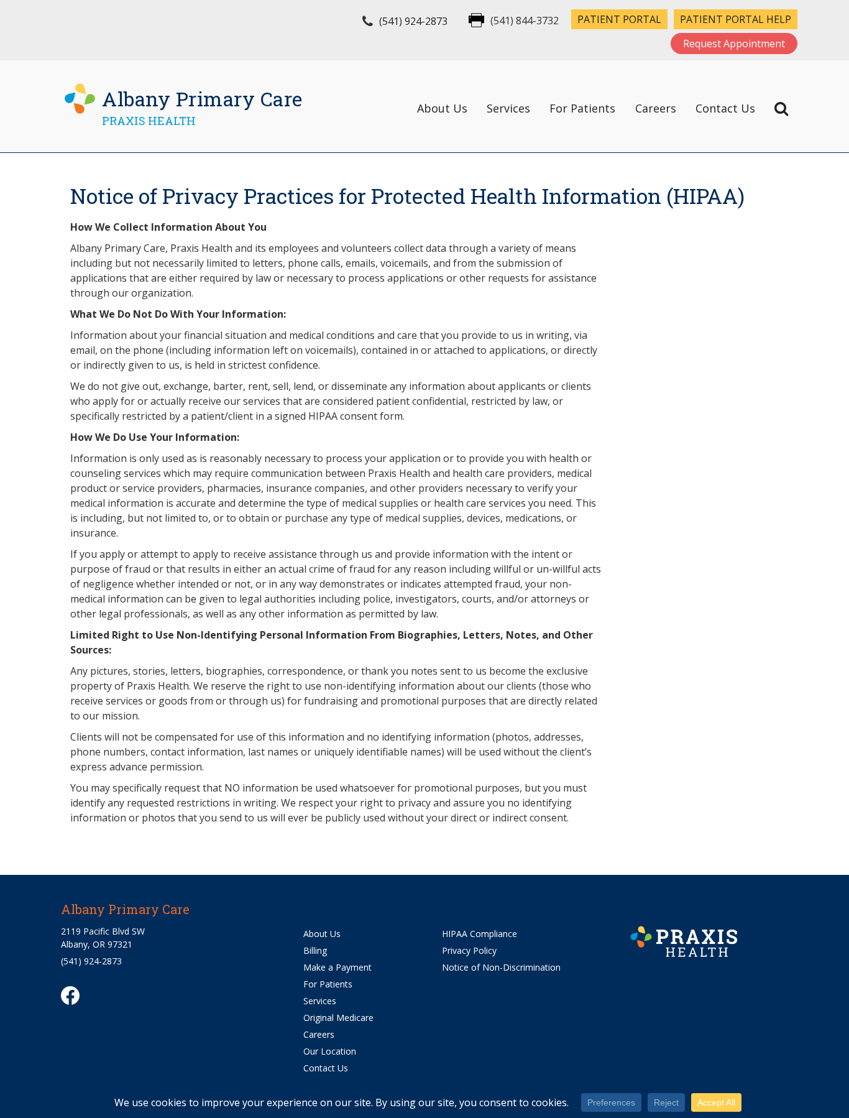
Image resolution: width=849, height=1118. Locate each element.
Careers (655, 108)
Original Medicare (338, 1017)
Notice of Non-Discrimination (501, 967)
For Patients (582, 108)
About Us (442, 108)
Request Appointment (734, 43)
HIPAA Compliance (479, 934)
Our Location (329, 1051)
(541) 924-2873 (413, 21)
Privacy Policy (469, 950)
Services (508, 108)
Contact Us (725, 108)
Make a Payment (337, 967)
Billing (315, 950)
